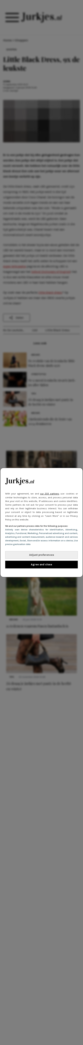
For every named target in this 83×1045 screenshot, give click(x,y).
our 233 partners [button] (49, 493)
